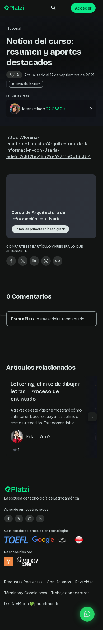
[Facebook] (8, 518)
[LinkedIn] (40, 518)
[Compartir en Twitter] (22, 261)
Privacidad (84, 581)
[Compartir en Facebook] (11, 261)
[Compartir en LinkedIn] (34, 261)
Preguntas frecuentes (23, 581)
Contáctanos (59, 581)
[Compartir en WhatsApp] (46, 261)
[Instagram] (29, 518)
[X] (19, 518)
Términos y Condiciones (25, 592)
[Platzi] (14, 8)
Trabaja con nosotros (70, 592)
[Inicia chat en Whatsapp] (87, 614)
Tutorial (14, 28)
